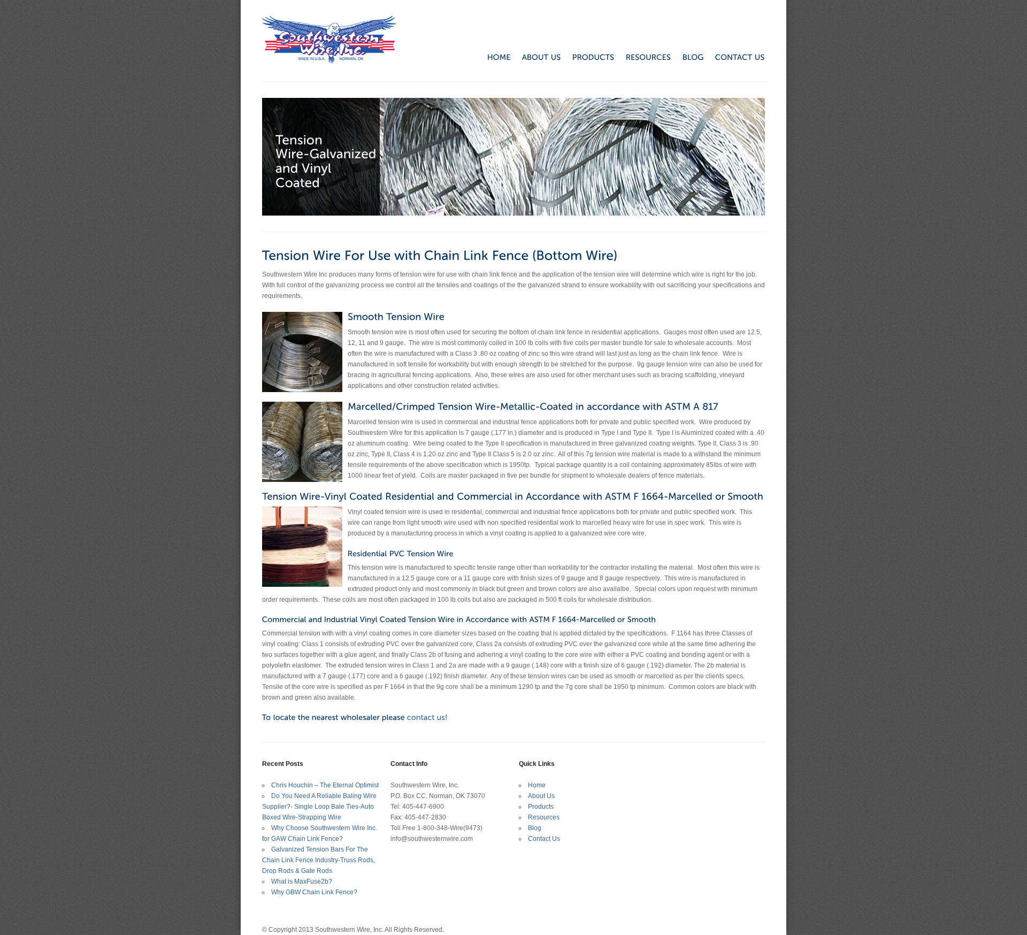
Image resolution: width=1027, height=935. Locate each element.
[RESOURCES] (643, 56)
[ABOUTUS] (536, 56)
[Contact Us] (427, 717)
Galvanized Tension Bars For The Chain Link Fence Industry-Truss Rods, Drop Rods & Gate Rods (318, 860)
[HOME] (493, 56)
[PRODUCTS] (588, 56)
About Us (541, 796)
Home (537, 785)
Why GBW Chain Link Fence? (314, 892)
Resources (544, 817)
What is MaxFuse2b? (301, 881)
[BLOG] (687, 56)
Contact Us (544, 838)
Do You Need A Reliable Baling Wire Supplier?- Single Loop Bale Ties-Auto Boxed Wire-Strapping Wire (319, 806)
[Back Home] (329, 40)
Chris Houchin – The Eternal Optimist (325, 785)
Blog (534, 828)
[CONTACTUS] (734, 56)
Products (541, 806)
